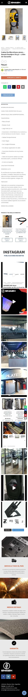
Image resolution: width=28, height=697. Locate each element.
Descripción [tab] (4, 104)
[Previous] (3, 21)
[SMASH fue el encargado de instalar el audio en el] (14, 381)
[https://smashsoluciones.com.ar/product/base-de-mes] (14, 514)
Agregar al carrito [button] (7, 240)
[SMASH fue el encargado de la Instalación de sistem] (14, 461)
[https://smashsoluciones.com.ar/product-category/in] (14, 408)
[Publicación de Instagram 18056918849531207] (14, 302)
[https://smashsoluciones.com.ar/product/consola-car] (14, 435)
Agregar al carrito (14, 77)
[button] (24, 693)
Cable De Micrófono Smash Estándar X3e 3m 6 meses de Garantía (7, 231)
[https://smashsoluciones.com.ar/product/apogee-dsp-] (14, 275)
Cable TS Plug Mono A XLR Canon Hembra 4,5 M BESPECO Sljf (21, 231)
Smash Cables (10, 47)
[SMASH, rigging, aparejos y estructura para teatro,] (14, 328)
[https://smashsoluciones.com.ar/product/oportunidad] (14, 488)
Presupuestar (8, 95)
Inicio (2, 47)
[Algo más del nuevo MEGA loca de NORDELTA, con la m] (14, 355)
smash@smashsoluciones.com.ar (10, 690)
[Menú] (2, 2)
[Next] (24, 21)
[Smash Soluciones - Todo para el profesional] (14, 2)
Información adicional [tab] (7, 107)
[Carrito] (26, 2)
